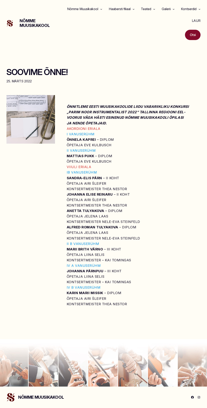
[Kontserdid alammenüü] (200, 9)
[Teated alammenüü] (154, 9)
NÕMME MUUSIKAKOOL (35, 23)
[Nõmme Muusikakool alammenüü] (101, 9)
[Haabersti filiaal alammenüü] (134, 9)
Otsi (193, 35)
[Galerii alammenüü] (174, 9)
